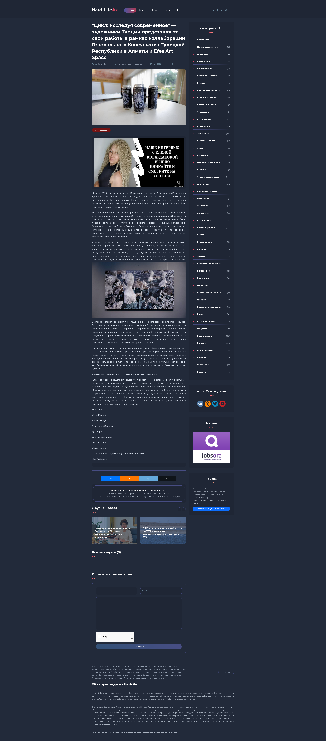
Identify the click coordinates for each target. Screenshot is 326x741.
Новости (201, 372)
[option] (114, 530)
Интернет (202, 343)
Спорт (200, 148)
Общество (202, 329)
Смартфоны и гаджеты (208, 90)
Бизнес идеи (203, 271)
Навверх (227, 672)
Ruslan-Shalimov (104, 64)
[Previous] (179, 509)
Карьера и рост (205, 242)
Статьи (142, 10)
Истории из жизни (206, 321)
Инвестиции (203, 278)
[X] (167, 478)
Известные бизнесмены (209, 264)
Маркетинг (202, 285)
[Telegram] (148, 478)
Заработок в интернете (209, 292)
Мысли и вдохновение (208, 47)
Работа (200, 235)
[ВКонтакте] (110, 478)
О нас (154, 10)
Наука (200, 314)
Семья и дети (204, 61)
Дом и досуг (203, 134)
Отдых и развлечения (208, 177)
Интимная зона (204, 69)
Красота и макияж (206, 141)
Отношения (203, 112)
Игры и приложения (207, 97)
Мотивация (202, 54)
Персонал (202, 249)
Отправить (139, 646)
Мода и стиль (204, 184)
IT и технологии (205, 350)
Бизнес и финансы (206, 227)
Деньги (201, 256)
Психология (203, 40)
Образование (204, 365)
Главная (130, 10)
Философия (203, 199)
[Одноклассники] (129, 478)
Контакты (167, 10)
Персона (201, 358)
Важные (201, 83)
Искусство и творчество (135, 64)
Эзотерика (202, 206)
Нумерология (204, 220)
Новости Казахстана (207, 76)
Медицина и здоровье (208, 162)
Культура (120, 64)
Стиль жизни (203, 126)
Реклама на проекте (207, 191)
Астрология (203, 213)
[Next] (184, 509)
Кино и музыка (204, 336)
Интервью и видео (206, 105)
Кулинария (202, 155)
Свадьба (201, 170)
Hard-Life (105, 9)
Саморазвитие (204, 119)
